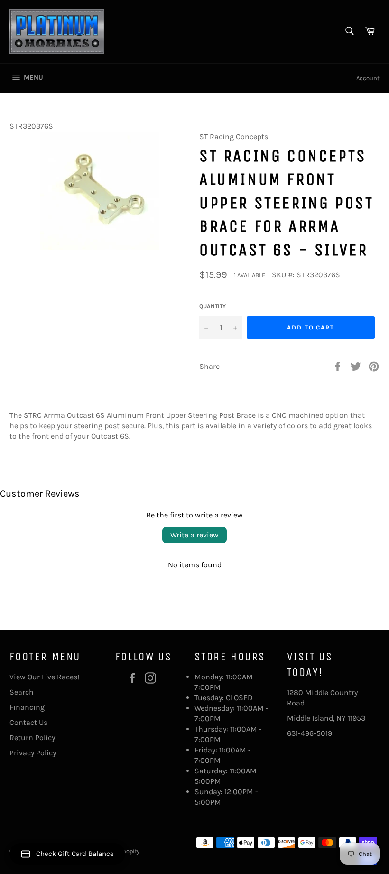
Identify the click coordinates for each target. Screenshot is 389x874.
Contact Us (28, 722)
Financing (27, 707)
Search (21, 691)
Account (368, 78)
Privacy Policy (32, 752)
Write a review (194, 534)
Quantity (212, 306)
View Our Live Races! (44, 676)
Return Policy (32, 737)
